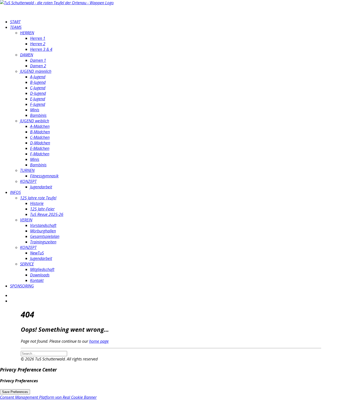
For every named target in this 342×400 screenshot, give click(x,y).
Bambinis (38, 115)
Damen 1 (38, 60)
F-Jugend (37, 104)
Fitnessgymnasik (44, 176)
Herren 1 (37, 38)
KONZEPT (28, 181)
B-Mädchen (40, 132)
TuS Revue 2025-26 (46, 214)
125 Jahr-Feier (42, 209)
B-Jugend (38, 82)
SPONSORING (22, 286)
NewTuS (37, 253)
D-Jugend (38, 93)
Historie (37, 203)
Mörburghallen (43, 231)
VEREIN (26, 220)
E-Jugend (37, 99)
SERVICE (27, 264)
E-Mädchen (39, 148)
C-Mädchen (40, 137)
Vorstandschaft (43, 225)
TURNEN (27, 170)
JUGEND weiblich (34, 121)
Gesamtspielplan (44, 236)
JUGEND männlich (35, 71)
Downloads (40, 275)
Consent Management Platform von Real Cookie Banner (48, 397)
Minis (34, 110)
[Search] (44, 353)
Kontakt (37, 280)
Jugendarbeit (41, 187)
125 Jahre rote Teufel (38, 198)
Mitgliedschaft (42, 269)
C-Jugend (37, 88)
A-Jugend (37, 77)
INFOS (15, 192)
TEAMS (16, 27)
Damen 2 (38, 66)
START (15, 22)
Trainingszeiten (43, 242)
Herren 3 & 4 (41, 49)
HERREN (27, 33)
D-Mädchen (40, 143)
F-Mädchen (39, 154)
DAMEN (26, 55)
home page (99, 341)
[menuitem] (176, 22)
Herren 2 (37, 44)
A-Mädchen (40, 126)
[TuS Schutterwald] (171, 7)
